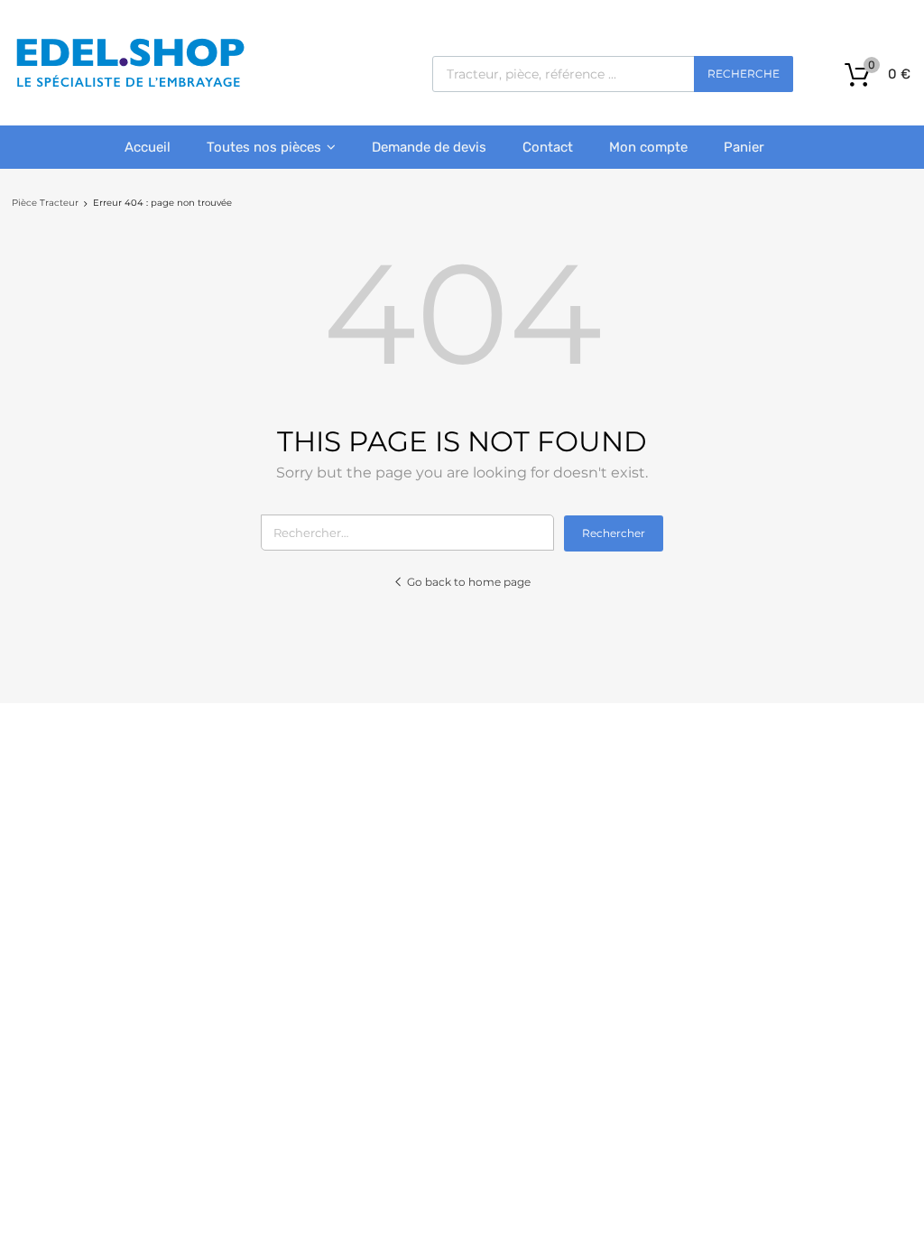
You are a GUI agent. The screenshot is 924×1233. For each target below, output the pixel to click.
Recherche (743, 73)
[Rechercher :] (412, 532)
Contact (547, 147)
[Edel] (129, 86)
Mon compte (648, 147)
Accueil (148, 147)
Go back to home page (469, 582)
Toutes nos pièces (264, 147)
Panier (744, 147)
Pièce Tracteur (45, 203)
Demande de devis (429, 147)
